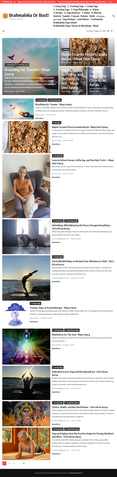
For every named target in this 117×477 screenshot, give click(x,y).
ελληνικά (100, 16)
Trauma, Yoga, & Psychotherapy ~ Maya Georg (53, 307)
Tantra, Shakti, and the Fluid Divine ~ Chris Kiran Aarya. (80, 407)
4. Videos (94, 9)
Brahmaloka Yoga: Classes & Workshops (72, 25)
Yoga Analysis (69, 19)
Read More (39, 118)
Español (66, 16)
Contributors (83, 19)
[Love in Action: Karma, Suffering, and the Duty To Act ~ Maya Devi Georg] (26, 186)
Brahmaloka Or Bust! (29, 15)
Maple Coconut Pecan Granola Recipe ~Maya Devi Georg (84, 56)
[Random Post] (108, 31)
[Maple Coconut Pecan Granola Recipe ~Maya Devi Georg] (26, 137)
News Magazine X (76, 473)
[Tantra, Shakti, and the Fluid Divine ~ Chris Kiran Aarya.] (26, 414)
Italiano (84, 16)
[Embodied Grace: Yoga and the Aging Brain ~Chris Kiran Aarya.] (26, 383)
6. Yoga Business (72, 12)
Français (75, 16)
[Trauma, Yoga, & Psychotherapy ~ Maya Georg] (15, 314)
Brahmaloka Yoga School (65, 22)
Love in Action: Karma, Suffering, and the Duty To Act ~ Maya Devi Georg (72, 76)
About (96, 25)
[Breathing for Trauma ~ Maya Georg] (18, 108)
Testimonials (97, 19)
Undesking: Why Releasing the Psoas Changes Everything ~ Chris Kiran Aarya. (100, 71)
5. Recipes (58, 12)
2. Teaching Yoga (76, 6)
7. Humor (86, 12)
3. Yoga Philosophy (80, 9)
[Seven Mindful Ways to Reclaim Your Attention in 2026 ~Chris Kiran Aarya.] (26, 278)
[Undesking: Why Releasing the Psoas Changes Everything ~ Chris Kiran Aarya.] (26, 236)
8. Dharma (96, 12)
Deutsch (57, 16)
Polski (92, 16)
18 (24, 463)
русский (57, 19)
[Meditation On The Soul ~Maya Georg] (26, 347)
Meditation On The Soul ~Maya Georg (71, 334)
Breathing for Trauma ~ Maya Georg (27, 71)
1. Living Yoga (59, 6)
